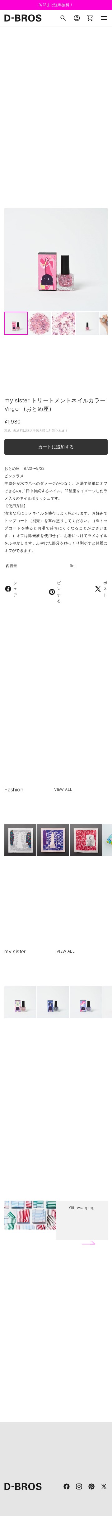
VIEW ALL (63, 789)
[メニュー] (104, 18)
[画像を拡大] (55, 259)
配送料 (18, 430)
